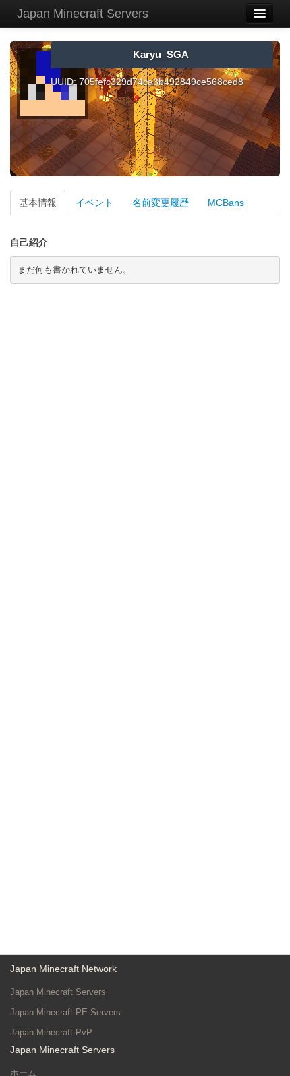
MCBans (226, 202)
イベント (94, 202)
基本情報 (38, 202)
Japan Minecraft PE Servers (65, 1012)
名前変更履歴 (160, 202)
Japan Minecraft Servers (82, 13)
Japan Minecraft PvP (51, 1032)
